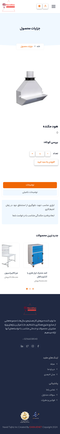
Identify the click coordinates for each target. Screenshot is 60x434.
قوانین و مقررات (48, 400)
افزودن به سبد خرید (46, 162)
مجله (52, 364)
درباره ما (51, 369)
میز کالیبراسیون (20, 273)
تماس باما (50, 390)
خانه (38, 46)
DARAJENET (35, 427)
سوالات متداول (48, 395)
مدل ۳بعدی (49, 375)
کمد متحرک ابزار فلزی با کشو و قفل (46, 275)
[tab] (30, 185)
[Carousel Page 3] (33, 289)
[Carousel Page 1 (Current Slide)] (27, 289)
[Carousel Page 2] (30, 289)
